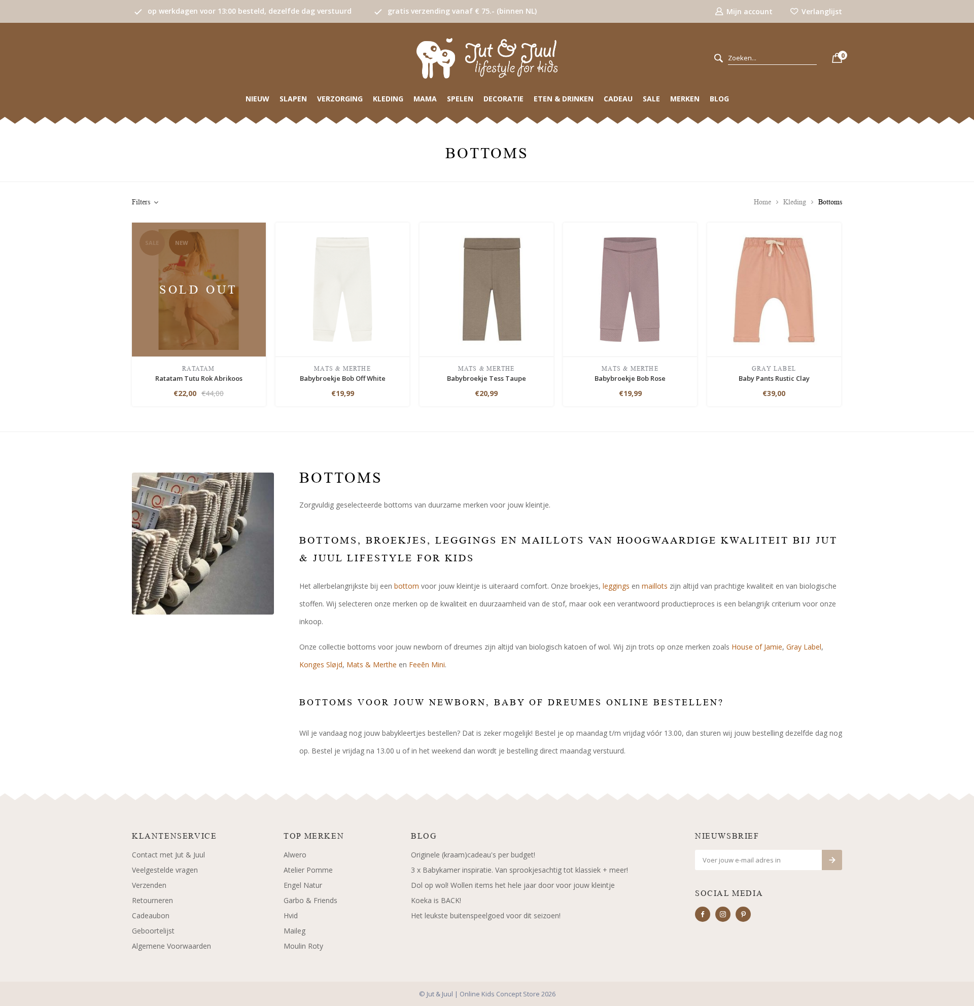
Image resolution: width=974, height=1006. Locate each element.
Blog (719, 98)
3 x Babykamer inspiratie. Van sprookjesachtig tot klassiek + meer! (519, 870)
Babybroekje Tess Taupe (486, 378)
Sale (651, 98)
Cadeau (618, 98)
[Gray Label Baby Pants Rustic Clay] (774, 289)
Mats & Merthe (371, 664)
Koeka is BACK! (436, 900)
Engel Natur (303, 885)
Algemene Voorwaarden (171, 946)
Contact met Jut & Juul (168, 854)
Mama (425, 98)
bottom (406, 586)
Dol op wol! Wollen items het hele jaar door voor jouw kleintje (513, 885)
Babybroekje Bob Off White (343, 378)
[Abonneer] (832, 860)
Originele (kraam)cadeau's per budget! (473, 854)
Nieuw (257, 98)
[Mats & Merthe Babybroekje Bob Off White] (342, 289)
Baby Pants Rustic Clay (774, 378)
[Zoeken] (718, 58)
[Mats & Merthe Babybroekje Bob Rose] (630, 289)
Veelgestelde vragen (165, 870)
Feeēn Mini (427, 664)
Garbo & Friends (310, 900)
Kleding (388, 98)
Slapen (293, 98)
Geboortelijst (153, 931)
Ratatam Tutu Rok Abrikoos (198, 378)
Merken (685, 98)
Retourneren (152, 900)
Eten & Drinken (564, 98)
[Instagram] (722, 914)
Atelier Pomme (308, 870)
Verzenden (149, 885)
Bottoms (830, 202)
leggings (615, 586)
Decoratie (503, 98)
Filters (141, 202)
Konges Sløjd (320, 664)
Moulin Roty (303, 946)
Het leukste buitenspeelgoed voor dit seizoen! (486, 915)
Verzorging (340, 98)
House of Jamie (757, 647)
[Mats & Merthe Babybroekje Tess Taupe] (486, 289)
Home (762, 202)
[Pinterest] (743, 914)
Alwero (295, 854)
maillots (655, 586)
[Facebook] (702, 914)
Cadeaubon (150, 915)
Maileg (294, 931)
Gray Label (803, 647)
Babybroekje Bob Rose (630, 378)
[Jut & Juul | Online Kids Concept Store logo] (487, 57)
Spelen (460, 98)
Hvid (291, 915)
